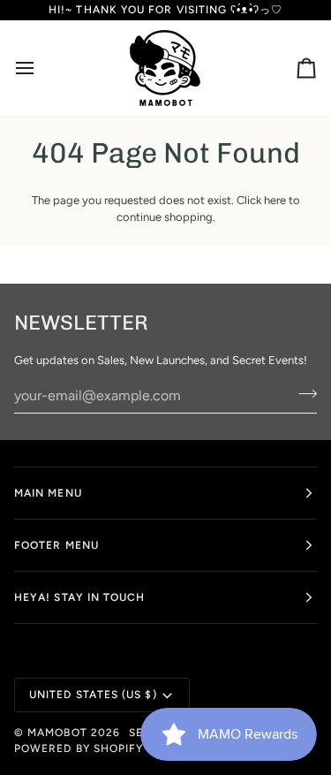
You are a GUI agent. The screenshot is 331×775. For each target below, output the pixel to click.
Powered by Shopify (78, 748)
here (275, 200)
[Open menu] (40, 68)
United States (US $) (93, 694)
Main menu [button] (48, 493)
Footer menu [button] (56, 545)
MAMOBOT (57, 732)
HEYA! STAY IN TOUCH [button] (80, 597)
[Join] (302, 393)
